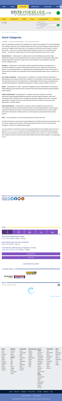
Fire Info (21, 369)
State (3, 352)
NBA (12, 363)
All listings (40, 352)
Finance (39, 378)
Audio (57, 351)
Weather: (13, 349)
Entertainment (35, 6)
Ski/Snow (13, 356)
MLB (12, 361)
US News (4, 354)
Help (51, 391)
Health (24, 19)
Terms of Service (26, 395)
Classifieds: (50, 349)
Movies (30, 351)
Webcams (58, 354)
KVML (30, 361)
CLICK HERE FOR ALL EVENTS (31, 264)
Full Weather (44, 24)
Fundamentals (41, 376)
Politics (3, 361)
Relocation (40, 383)
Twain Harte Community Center (10, 249)
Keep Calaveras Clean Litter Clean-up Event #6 (15, 242)
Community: (23, 349)
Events (4, 19)
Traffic (3, 359)
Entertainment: (33, 349)
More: (57, 349)
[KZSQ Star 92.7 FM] (8, 276)
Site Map (39, 391)
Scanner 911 (58, 352)
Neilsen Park (5, 244)
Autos (48, 354)
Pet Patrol (22, 368)
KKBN (30, 364)
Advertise (46, 391)
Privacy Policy (31, 391)
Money (3, 357)
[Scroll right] (61, 7)
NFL (11, 359)
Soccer (12, 366)
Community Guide (43, 19)
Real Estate (49, 356)
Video (57, 356)
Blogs (32, 19)
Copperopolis (41, 371)
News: (3, 349)
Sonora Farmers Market (8, 238)
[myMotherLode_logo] (31, 13)
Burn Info (43, 26)
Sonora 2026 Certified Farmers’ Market (13, 236)
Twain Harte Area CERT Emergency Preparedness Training (19, 248)
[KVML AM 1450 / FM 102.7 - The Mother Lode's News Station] (31, 273)
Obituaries (4, 362)
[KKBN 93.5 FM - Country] (19, 276)
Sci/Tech (4, 368)
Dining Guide (47, 6)
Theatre (30, 352)
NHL (12, 364)
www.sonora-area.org (13, 131)
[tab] (7, 232)
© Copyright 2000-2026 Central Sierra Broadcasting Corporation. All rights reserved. (31, 399)
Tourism (3, 369)
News (4, 6)
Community (23, 6)
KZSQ (30, 362)
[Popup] (58, 13)
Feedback (23, 391)
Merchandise (50, 352)
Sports (13, 6)
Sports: (13, 357)
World (3, 356)
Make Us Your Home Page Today (11, 196)
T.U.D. (57, 361)
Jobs (48, 351)
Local (3, 351)
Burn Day (13, 351)
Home (11, 391)
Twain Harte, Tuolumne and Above (40, 361)
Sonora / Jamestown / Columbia (40, 356)
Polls (30, 366)
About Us (16, 391)
